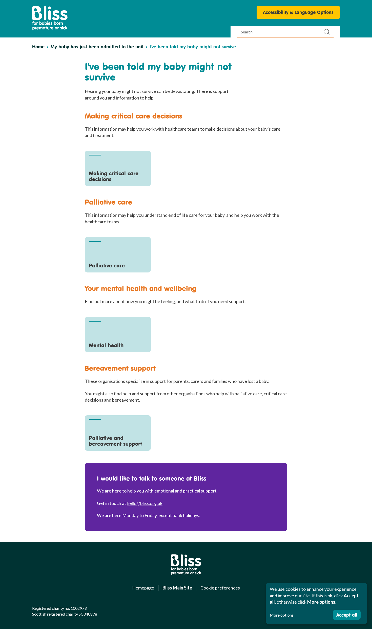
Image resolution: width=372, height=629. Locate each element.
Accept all (346, 615)
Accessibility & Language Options (298, 12)
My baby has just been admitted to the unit (97, 46)
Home (38, 46)
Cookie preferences (220, 588)
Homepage (143, 588)
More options (282, 615)
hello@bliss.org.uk (144, 503)
